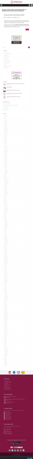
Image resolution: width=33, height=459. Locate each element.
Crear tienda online (8, 419)
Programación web (6, 61)
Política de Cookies (7, 384)
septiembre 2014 (6, 280)
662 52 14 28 (9, 429)
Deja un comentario (17, 17)
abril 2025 (5, 140)
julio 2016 (5, 247)
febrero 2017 (5, 236)
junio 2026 (5, 118)
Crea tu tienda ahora (8, 387)
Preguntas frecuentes (8, 389)
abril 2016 (5, 250)
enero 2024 (5, 148)
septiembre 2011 (6, 335)
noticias (5, 58)
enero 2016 (5, 255)
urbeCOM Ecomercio (11, 17)
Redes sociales (6, 63)
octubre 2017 (6, 225)
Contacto (6, 385)
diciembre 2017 (6, 222)
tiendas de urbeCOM (6, 66)
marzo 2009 (5, 362)
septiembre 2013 (6, 299)
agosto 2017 (5, 228)
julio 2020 (5, 186)
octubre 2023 (6, 153)
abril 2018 (5, 217)
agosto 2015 (5, 263)
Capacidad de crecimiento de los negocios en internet (13, 90)
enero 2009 (5, 365)
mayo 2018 (5, 216)
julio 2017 (5, 230)
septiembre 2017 (6, 227)
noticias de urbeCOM (6, 60)
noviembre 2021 (6, 170)
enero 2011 (5, 346)
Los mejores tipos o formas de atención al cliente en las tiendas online (15, 83)
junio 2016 (5, 249)
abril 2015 (5, 269)
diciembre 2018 (6, 206)
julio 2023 (5, 156)
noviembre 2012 (6, 315)
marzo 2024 (5, 145)
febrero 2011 (5, 345)
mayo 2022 (5, 162)
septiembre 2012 (6, 318)
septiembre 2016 (6, 244)
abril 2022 (5, 164)
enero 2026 (5, 126)
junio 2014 (5, 285)
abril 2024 (5, 143)
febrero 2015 (5, 272)
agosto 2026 (5, 115)
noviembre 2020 (6, 181)
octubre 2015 (6, 260)
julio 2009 (5, 356)
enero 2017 (5, 238)
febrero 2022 (5, 167)
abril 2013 (5, 307)
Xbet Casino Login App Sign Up (7, 103)
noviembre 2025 (6, 129)
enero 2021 (5, 178)
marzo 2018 (5, 219)
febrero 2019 (5, 203)
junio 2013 (5, 304)
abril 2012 (5, 326)
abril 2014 (5, 288)
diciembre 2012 (6, 313)
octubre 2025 (6, 131)
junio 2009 (5, 357)
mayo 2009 (5, 359)
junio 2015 (5, 266)
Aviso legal (6, 383)
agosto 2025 (5, 134)
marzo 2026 (5, 123)
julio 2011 (5, 337)
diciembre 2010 (6, 348)
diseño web (5, 55)
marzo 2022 (5, 165)
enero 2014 (5, 293)
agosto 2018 (5, 211)
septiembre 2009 (6, 354)
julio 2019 (5, 195)
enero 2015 (5, 274)
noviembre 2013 (6, 296)
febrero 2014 (5, 291)
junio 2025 (5, 137)
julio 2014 (5, 283)
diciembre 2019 (6, 192)
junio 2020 (5, 187)
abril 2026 (5, 121)
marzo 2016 (5, 252)
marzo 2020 (5, 189)
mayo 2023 (5, 159)
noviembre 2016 (6, 241)
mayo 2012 (5, 324)
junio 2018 (5, 214)
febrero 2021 (5, 176)
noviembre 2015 (6, 258)
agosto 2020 (5, 184)
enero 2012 (5, 329)
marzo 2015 (5, 271)
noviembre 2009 (6, 351)
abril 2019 (5, 200)
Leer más (27, 29)
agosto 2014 (5, 282)
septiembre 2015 (6, 261)
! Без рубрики (6, 52)
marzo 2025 (5, 142)
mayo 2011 (5, 340)
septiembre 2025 (6, 132)
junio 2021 (5, 173)
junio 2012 (5, 323)
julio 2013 (5, 302)
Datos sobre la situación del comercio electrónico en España (14, 93)
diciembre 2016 (6, 239)
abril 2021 (5, 175)
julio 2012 (5, 321)
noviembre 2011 (6, 332)
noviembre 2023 (6, 151)
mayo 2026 (5, 120)
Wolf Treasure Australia (6, 106)
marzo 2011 (5, 343)
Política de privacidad (8, 382)
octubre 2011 (6, 334)
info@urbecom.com (8, 431)
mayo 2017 (5, 233)
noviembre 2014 (6, 277)
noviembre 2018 (6, 208)
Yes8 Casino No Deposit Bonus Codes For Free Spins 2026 (10, 105)
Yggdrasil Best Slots (5, 108)
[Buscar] (29, 47)
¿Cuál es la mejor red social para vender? (14, 15)
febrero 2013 (5, 310)
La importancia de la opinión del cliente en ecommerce (13, 96)
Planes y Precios (7, 388)
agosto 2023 (5, 154)
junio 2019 (5, 197)
